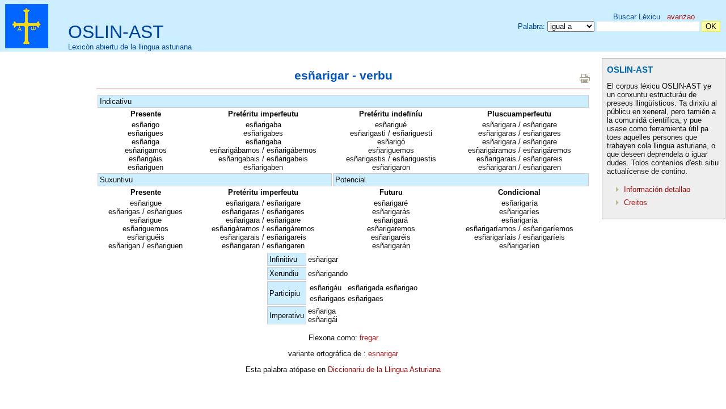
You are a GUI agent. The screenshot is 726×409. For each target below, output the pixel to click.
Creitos (635, 202)
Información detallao (657, 189)
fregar (369, 337)
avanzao (681, 16)
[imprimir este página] (585, 80)
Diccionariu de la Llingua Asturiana (384, 369)
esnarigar (383, 353)
